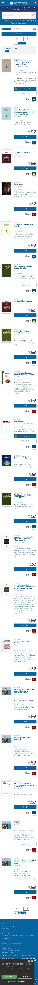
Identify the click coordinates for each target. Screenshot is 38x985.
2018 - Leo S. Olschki (19, 186)
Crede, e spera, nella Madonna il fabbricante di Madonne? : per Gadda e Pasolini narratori (24, 111)
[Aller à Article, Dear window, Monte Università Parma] (6, 426)
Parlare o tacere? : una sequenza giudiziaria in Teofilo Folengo (23, 62)
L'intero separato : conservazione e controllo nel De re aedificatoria (24, 586)
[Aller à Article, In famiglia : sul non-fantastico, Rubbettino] (6, 335)
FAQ (3, 941)
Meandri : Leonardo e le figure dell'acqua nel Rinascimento (23, 538)
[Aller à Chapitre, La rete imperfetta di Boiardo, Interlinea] (6, 645)
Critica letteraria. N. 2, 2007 (24, 795)
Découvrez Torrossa (8, 926)
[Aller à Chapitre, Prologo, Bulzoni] (6, 825)
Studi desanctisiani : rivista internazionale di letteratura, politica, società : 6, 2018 (23, 236)
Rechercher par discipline (26, 21)
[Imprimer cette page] (34, 29)
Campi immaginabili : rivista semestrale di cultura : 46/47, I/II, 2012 (24, 507)
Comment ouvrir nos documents (11, 943)
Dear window (19, 421)
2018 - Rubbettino (18, 270)
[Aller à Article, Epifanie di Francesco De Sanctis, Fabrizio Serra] (6, 229)
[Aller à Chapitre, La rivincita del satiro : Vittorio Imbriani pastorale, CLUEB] (6, 377)
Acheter (25, 137)
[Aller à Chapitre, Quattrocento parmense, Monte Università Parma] (6, 460)
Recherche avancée (9, 21)
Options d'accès (6, 948)
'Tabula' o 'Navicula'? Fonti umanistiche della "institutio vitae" (24, 691)
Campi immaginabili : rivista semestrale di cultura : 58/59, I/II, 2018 (24, 278)
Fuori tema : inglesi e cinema (22, 153)
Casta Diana (18, 184)
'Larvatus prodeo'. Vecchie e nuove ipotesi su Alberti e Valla (25, 862)
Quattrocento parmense (23, 457)
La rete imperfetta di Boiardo (22, 642)
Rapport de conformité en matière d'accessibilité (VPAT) (18, 935)
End (20, 43)
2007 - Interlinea (18, 645)
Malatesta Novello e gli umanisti (23, 738)
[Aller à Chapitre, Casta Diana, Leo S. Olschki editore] (6, 188)
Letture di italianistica (23, 301)
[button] (33, 15)
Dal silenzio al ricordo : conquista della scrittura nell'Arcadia (24, 785)
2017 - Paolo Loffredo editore (21, 303)
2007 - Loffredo (17, 789)
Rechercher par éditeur (19, 23)
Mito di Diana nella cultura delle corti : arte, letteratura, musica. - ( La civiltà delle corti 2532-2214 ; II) (25, 194)
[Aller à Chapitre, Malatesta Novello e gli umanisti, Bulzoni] (6, 739)
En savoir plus (23, 973)
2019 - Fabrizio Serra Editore (21, 66)
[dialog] (17, 972)
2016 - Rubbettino (18, 334)
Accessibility (5, 933)
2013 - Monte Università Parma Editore (23, 423)
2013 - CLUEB (17, 376)
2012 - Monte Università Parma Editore (23, 459)
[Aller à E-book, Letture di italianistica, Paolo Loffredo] (6, 306)
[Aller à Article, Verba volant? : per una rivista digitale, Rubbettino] (6, 270)
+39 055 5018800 (9, 952)
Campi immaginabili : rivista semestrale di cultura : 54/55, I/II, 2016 (24, 343)
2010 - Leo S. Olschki (19, 542)
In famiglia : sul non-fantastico (22, 332)
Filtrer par (19, 34)
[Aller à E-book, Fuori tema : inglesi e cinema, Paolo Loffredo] (6, 157)
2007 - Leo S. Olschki (19, 590)
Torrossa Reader (6, 946)
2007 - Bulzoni (17, 694)
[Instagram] (34, 960)
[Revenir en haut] (34, 981)
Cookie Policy (6, 931)
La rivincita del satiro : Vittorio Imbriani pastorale (24, 374)
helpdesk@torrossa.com (12, 950)
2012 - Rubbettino (18, 498)
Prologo (17, 823)
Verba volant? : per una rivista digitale (23, 267)
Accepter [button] (9, 976)
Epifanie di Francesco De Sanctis (23, 225)
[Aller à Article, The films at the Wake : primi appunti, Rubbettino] (6, 499)
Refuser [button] (25, 976)
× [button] (32, 961)
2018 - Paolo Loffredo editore (21, 156)
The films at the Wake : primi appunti (23, 496)
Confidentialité (6, 929)
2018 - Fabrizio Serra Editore (21, 116)
